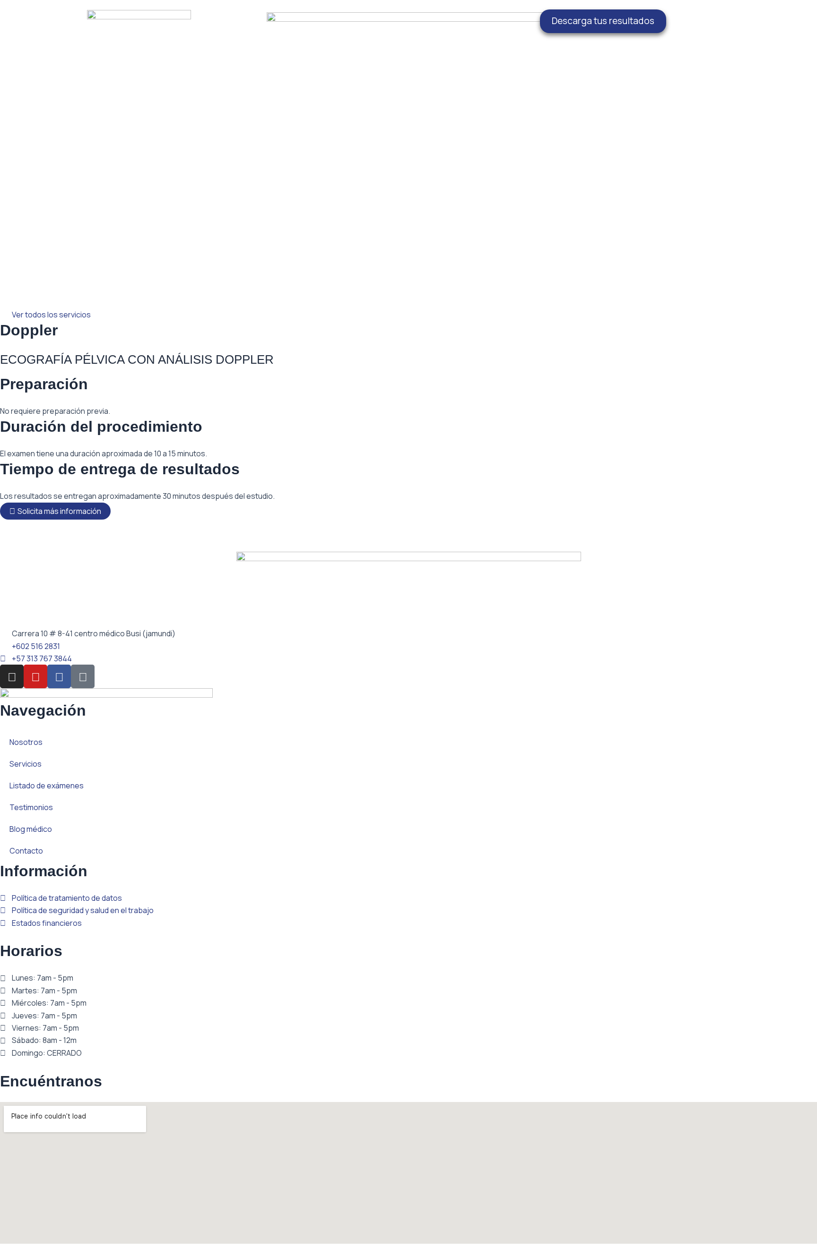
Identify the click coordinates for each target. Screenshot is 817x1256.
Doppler (29, 330)
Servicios (25, 764)
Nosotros (26, 742)
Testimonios (31, 807)
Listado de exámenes (46, 785)
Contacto (26, 851)
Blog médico (30, 829)
